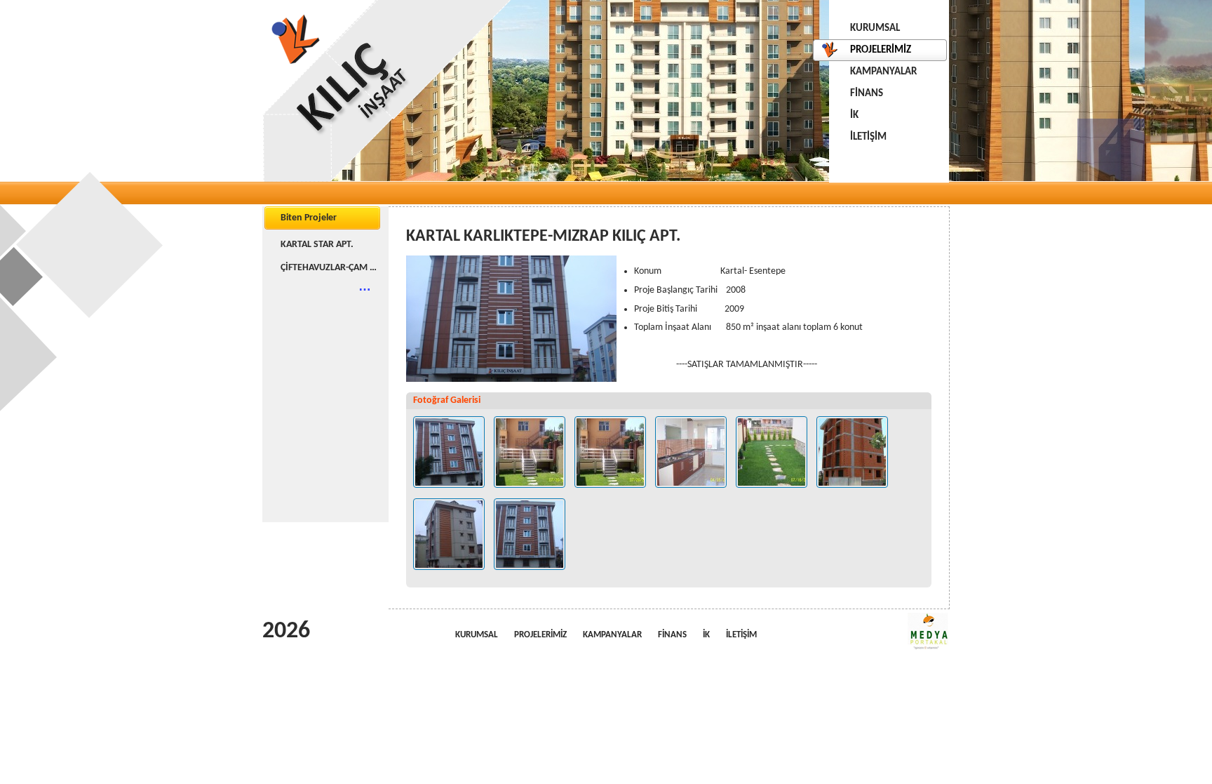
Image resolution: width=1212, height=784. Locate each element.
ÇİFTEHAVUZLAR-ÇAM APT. (331, 268)
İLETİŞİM (868, 137)
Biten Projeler (309, 218)
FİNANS (866, 93)
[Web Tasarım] (929, 631)
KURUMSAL (875, 28)
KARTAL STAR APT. (317, 244)
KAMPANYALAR (883, 72)
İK (854, 115)
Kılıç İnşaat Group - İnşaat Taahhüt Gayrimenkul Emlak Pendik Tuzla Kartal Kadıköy (386, 91)
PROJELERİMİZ (880, 50)
